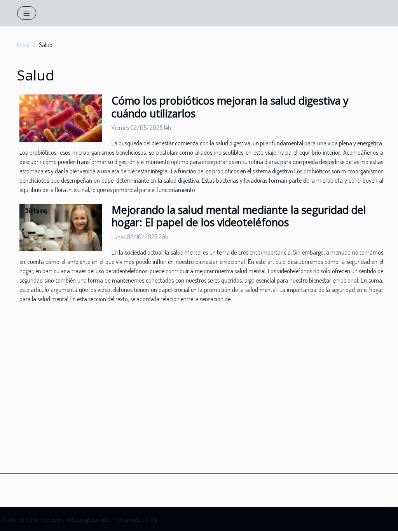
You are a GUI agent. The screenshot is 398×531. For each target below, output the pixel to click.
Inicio (23, 45)
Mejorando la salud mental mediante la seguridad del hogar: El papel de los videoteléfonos (239, 216)
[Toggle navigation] (26, 13)
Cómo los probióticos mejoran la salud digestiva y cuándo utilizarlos (230, 106)
